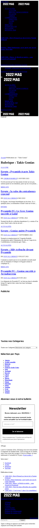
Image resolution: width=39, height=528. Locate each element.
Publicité (7, 504)
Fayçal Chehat (10, 198)
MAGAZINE (9, 28)
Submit (22, 520)
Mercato (5, 187)
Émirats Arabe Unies (12, 367)
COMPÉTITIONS (11, 17)
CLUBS (11, 21)
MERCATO (9, 25)
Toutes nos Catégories (8, 347)
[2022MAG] (16, 115)
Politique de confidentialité (13, 511)
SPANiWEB (34, 518)
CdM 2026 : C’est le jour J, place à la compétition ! (21, 490)
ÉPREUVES (13, 19)
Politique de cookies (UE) (13, 513)
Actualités (6, 226)
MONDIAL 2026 (10, 30)
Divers (4, 207)
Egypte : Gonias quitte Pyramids (18, 230)
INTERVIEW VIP (11, 26)
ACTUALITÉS (10, 8)
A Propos (8, 502)
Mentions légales (10, 509)
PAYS (11, 23)
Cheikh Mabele (10, 178)
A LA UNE (12, 10)
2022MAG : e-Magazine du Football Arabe (18, 68)
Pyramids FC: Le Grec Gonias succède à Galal (17, 212)
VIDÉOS (12, 16)
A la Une (4, 167)
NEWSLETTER (6, 110)
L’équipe (7, 506)
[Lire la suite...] (28, 455)
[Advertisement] (19, 137)
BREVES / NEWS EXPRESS (18, 12)
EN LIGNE (12, 14)
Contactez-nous (10, 507)
